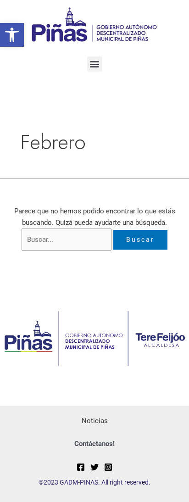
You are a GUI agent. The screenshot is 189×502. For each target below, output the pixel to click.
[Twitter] (94, 467)
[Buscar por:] (68, 239)
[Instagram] (108, 467)
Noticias (95, 421)
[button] (12, 35)
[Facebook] (81, 467)
